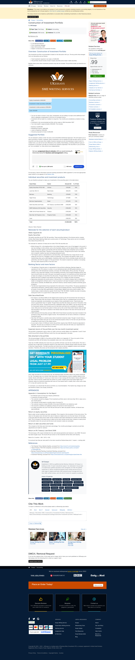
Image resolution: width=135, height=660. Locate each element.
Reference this (34, 36)
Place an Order (99, 6)
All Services (58, 634)
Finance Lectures (94, 106)
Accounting (40, 20)
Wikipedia (62, 510)
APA (31, 510)
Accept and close (32, 16)
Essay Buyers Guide (94, 144)
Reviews (46, 6)
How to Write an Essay (95, 142)
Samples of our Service (95, 87)
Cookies (61, 653)
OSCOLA (69, 510)
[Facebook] (29, 618)
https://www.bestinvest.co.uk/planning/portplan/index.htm (66, 454)
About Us (52, 6)
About (97, 622)
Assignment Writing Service (96, 83)
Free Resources (79, 631)
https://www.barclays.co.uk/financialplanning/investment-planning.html (50, 452)
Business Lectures (94, 102)
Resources (60, 6)
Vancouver (54, 510)
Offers (66, 6)
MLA (35, 510)
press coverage (73, 571)
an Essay (97, 76)
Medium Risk (50, 174)
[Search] (89, 2)
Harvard (47, 510)
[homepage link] (29, 20)
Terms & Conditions (42, 653)
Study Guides (78, 628)
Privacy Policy (32, 653)
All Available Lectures (95, 109)
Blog (76, 636)
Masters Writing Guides (95, 151)
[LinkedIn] (34, 618)
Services (40, 6)
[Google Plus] (38, 618)
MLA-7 (41, 510)
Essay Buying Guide (80, 634)
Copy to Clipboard (34, 523)
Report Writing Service (95, 81)
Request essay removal (35, 561)
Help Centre (98, 631)
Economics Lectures (94, 104)
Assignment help (59, 631)
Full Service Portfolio (95, 90)
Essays (33, 20)
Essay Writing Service (61, 622)
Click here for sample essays (57, 11)
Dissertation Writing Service (62, 625)
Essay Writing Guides (95, 149)
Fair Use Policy (99, 625)
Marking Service (93, 85)
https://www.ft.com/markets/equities (70, 446)
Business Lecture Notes (95, 139)
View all (83, 529)
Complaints (98, 628)
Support (76, 2)
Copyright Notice (53, 653)
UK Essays (33, 6)
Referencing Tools (94, 146)
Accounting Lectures (95, 100)
